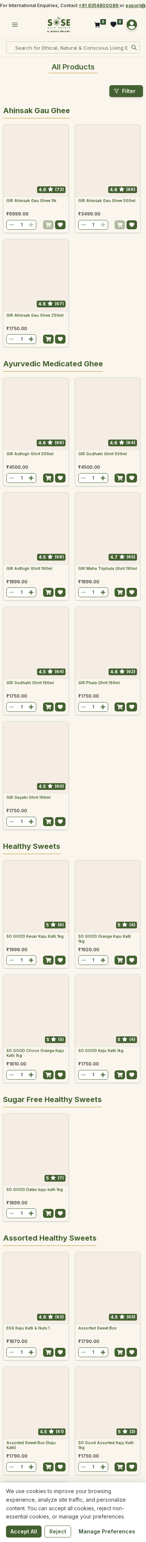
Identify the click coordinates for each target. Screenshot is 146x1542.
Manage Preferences (107, 1531)
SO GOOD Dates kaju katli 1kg (34, 1189)
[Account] (132, 24)
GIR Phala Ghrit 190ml (99, 682)
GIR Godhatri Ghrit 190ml (30, 682)
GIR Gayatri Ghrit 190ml (28, 797)
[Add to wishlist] (60, 224)
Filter (129, 91)
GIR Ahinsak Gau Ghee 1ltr (31, 200)
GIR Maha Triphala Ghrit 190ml (107, 568)
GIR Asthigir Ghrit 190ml (29, 568)
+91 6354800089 (99, 5)
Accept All (23, 1531)
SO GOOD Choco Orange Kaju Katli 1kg (35, 1053)
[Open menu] (15, 25)
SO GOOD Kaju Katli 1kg (101, 1050)
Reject (57, 1531)
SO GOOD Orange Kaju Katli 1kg (104, 938)
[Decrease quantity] (11, 224)
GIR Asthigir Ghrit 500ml (30, 454)
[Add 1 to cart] (48, 224)
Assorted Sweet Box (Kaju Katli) (31, 1445)
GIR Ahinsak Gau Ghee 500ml (107, 200)
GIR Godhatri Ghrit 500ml (102, 454)
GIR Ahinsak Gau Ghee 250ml (35, 315)
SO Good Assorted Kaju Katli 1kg (106, 1445)
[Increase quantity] (31, 224)
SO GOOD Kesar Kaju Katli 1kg (35, 936)
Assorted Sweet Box (97, 1328)
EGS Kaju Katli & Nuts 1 (28, 1328)
